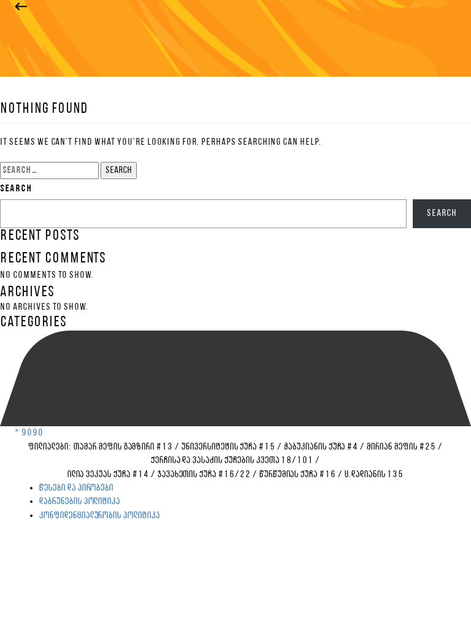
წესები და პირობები (76, 488)
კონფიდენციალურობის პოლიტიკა (99, 516)
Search (16, 189)
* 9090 (29, 433)
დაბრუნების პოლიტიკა (79, 502)
